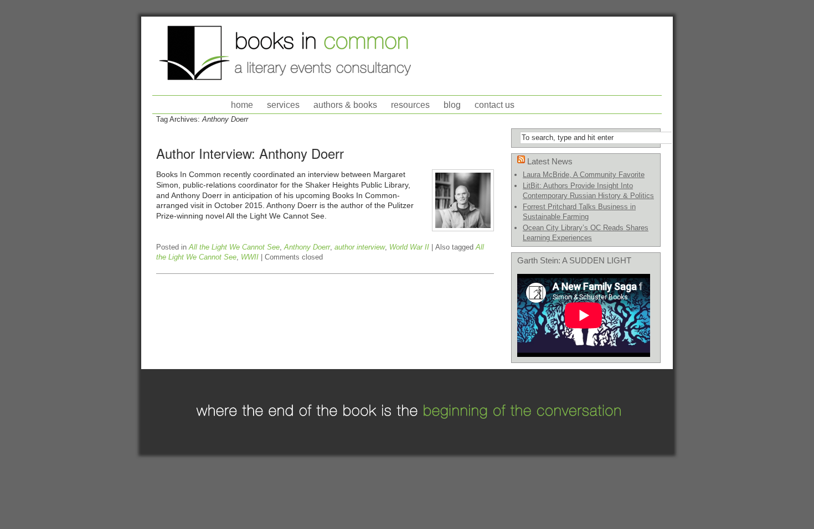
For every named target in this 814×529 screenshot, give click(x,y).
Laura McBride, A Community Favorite (584, 174)
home (242, 105)
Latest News (550, 161)
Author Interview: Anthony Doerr (250, 153)
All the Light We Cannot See (234, 247)
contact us (494, 105)
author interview (359, 247)
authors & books (345, 105)
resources (410, 105)
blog (452, 105)
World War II (409, 247)
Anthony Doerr (307, 247)
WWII (250, 257)
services (283, 105)
